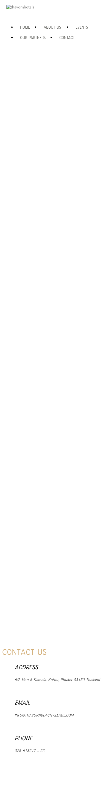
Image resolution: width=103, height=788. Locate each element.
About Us (52, 27)
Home (25, 27)
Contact (67, 38)
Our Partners (33, 38)
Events (82, 27)
